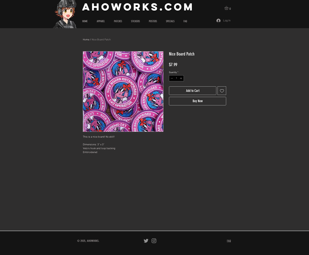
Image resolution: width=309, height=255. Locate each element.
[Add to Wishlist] (222, 90)
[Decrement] (171, 78)
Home (86, 39)
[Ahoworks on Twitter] (146, 241)
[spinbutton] (176, 78)
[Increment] (181, 78)
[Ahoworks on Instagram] (154, 241)
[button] (229, 8)
